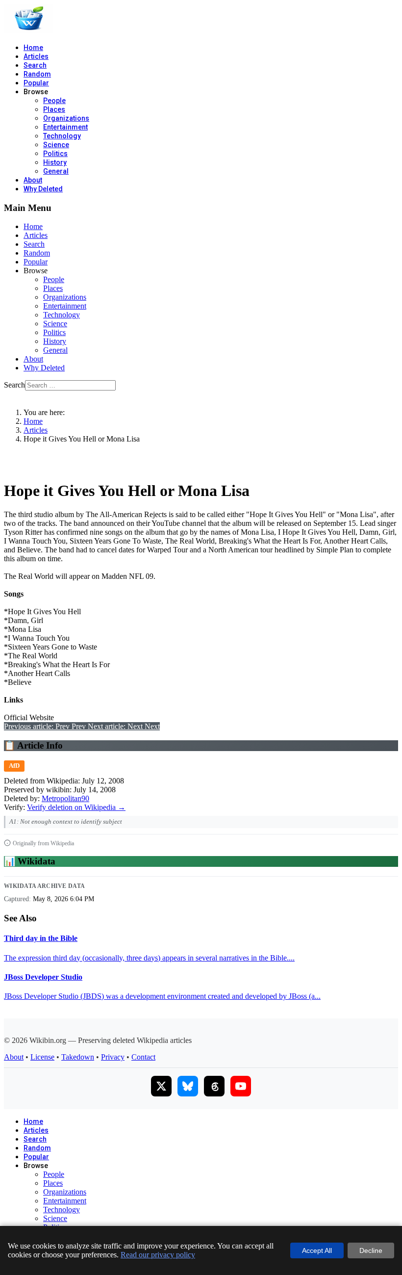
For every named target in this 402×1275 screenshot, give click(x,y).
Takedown (77, 1057)
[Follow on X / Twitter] (161, 1086)
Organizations (66, 118)
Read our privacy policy (158, 1254)
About (33, 180)
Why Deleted (43, 189)
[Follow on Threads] (214, 1086)
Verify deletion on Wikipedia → (76, 807)
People (54, 100)
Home (33, 48)
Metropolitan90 (65, 798)
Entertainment (65, 127)
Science (56, 145)
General (56, 171)
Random (37, 74)
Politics (55, 153)
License (42, 1057)
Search (35, 65)
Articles (36, 56)
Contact (143, 1057)
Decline (370, 1250)
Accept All (317, 1250)
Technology (62, 136)
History (55, 162)
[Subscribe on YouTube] (240, 1086)
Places (54, 109)
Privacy (113, 1057)
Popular (36, 83)
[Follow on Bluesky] (187, 1086)
